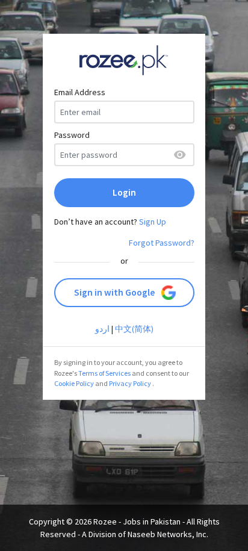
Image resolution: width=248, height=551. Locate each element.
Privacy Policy (130, 383)
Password (72, 134)
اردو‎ (102, 328)
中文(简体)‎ (134, 328)
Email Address (79, 92)
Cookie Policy (74, 383)
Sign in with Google (114, 292)
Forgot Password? (161, 242)
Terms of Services (104, 373)
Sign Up (152, 221)
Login (124, 192)
